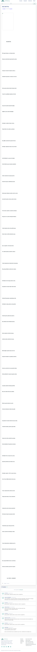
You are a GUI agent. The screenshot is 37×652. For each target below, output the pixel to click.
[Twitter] (6, 646)
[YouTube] (8, 646)
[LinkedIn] (10, 646)
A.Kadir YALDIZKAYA (8, 597)
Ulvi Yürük (4, 8)
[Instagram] (4, 646)
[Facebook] (2, 646)
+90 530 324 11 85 (28, 645)
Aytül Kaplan (6, 627)
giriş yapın (21, 589)
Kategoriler (25, 0)
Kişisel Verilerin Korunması (29, 641)
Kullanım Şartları (28, 640)
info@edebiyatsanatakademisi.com (31, 644)
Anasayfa (20, 0)
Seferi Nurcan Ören (7, 617)
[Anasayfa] (5, 1)
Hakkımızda (30, 0)
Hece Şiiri (11, 8)
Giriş (34, 3)
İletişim (34, 0)
